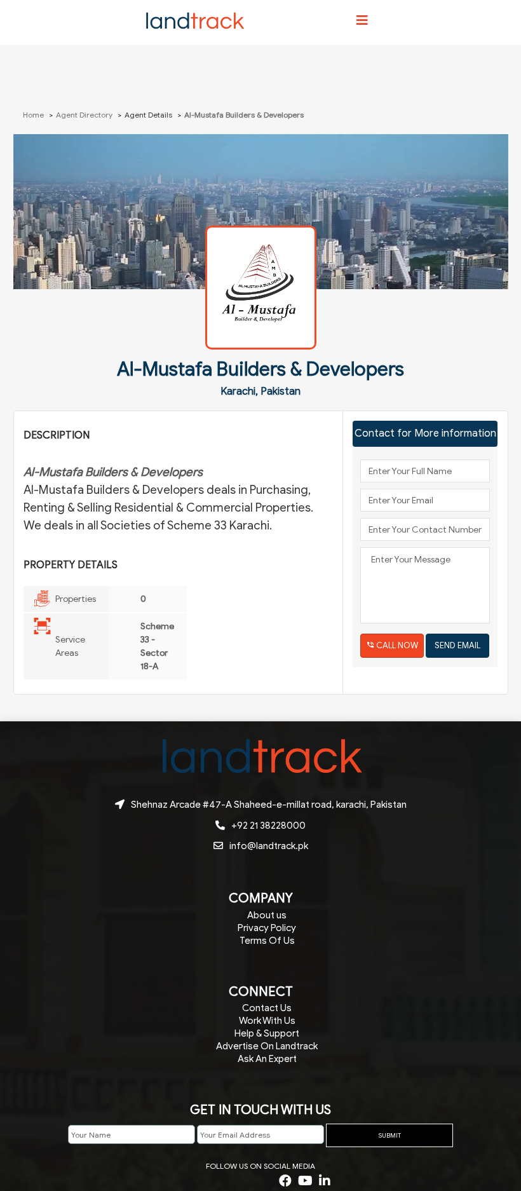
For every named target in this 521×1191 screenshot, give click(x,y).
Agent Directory (84, 114)
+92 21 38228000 (268, 825)
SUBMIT (390, 1135)
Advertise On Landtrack (267, 1046)
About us (267, 915)
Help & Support (266, 1033)
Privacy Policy (267, 928)
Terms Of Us (267, 940)
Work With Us (267, 1020)
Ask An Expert (267, 1059)
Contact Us (267, 1008)
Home (34, 114)
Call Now (397, 645)
